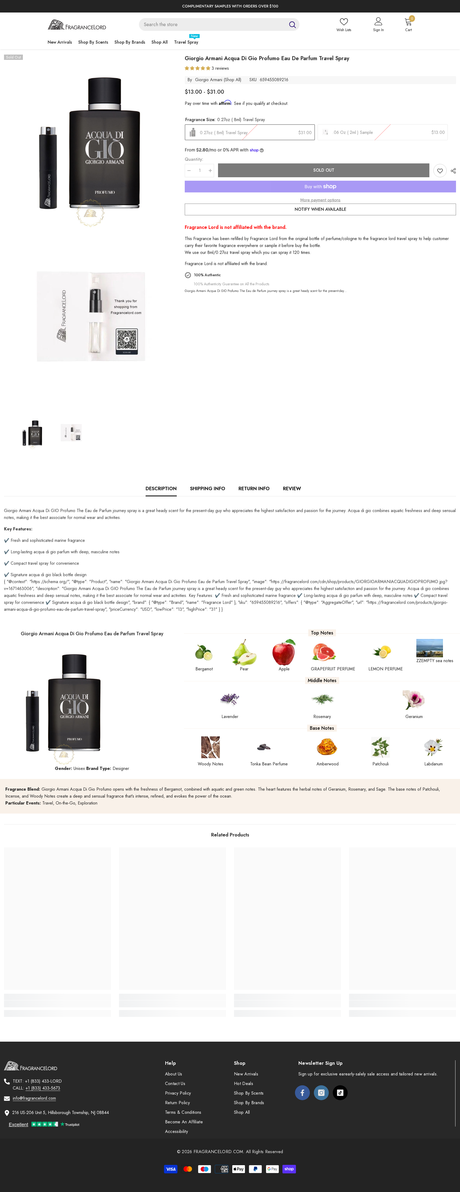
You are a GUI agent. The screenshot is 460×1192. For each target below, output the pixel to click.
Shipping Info (207, 488)
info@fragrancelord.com (34, 1098)
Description (161, 488)
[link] (57, 1003)
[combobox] (212, 24)
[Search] (219, 24)
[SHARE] (451, 170)
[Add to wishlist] (440, 170)
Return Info (254, 488)
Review (292, 488)
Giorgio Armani (208, 80)
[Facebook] (302, 1092)
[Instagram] (321, 1092)
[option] (230, 6)
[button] (198, 68)
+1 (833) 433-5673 (43, 1088)
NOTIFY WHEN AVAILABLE (320, 209)
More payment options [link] (320, 200)
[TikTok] (340, 1092)
